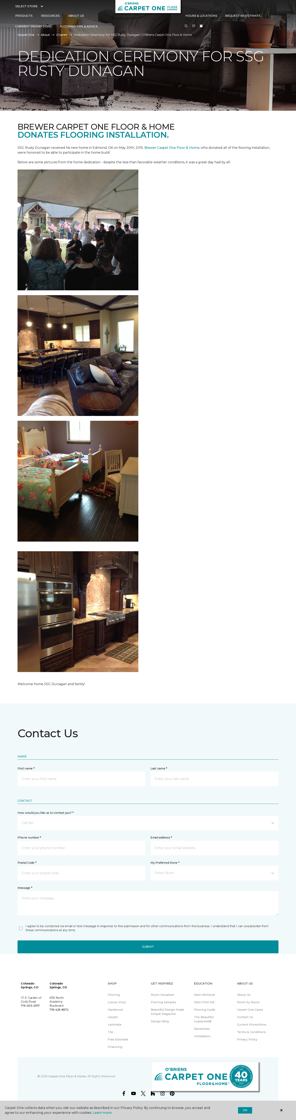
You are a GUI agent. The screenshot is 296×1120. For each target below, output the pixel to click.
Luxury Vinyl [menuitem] (117, 1002)
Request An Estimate (243, 16)
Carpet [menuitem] (113, 1017)
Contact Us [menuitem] (245, 1017)
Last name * (158, 768)
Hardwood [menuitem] (115, 1009)
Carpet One (26, 35)
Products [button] (24, 16)
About (45, 35)
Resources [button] (50, 16)
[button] (186, 26)
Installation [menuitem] (202, 1036)
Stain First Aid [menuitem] (204, 1002)
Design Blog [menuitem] (160, 1021)
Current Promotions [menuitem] (33, 26)
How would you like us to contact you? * (45, 812)
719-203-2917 (30, 1005)
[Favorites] (194, 26)
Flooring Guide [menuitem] (204, 1009)
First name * (26, 768)
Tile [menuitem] (110, 1032)
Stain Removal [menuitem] (204, 995)
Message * (25, 887)
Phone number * (29, 837)
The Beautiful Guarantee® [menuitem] (204, 1019)
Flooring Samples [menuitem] (163, 1002)
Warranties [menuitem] (202, 1029)
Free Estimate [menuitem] (118, 1039)
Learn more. (102, 1113)
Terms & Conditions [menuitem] (251, 1032)
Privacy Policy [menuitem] (247, 1039)
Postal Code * (27, 862)
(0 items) (201, 26)
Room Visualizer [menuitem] (162, 995)
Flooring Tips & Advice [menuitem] (79, 26)
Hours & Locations (201, 16)
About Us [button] (76, 16)
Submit (148, 946)
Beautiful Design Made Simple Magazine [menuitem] (167, 1012)
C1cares (61, 35)
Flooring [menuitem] (114, 995)
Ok (245, 1110)
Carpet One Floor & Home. (67, 1076)
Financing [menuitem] (115, 1047)
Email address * (161, 837)
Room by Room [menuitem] (248, 1002)
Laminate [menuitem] (114, 1024)
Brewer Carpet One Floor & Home (171, 148)
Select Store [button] (26, 6)
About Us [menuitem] (243, 995)
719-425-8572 (59, 1009)
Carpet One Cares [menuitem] (250, 1009)
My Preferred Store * (164, 862)
